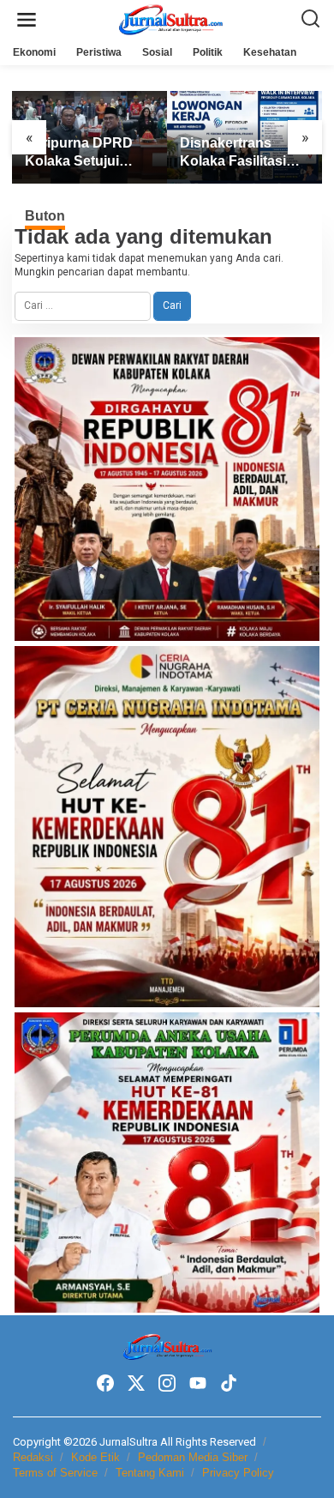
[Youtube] (198, 1383)
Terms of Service (55, 1472)
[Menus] (26, 20)
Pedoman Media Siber (193, 1457)
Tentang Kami (150, 1472)
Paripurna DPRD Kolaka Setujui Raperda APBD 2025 (79, 153)
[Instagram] (167, 1383)
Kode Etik (95, 1457)
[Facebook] (105, 1383)
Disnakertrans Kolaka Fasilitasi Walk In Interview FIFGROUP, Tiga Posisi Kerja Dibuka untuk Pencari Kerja (244, 153)
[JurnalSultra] (170, 19)
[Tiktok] (229, 1383)
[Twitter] (136, 1383)
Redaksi (33, 1457)
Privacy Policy (238, 1472)
